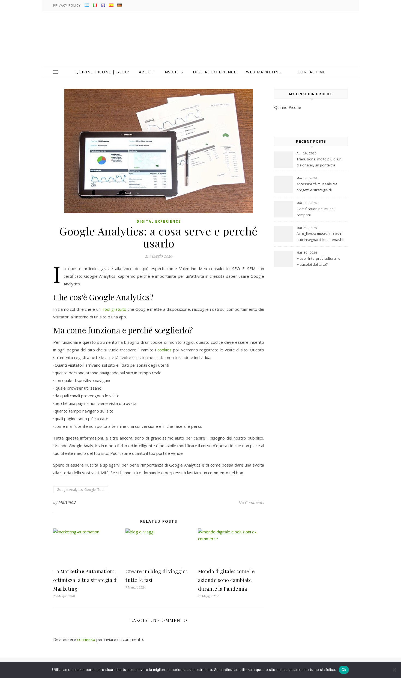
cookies (164, 350)
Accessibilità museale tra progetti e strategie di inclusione (317, 187)
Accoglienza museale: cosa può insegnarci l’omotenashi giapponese (320, 237)
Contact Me (311, 71)
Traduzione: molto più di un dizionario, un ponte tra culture (319, 163)
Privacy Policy (67, 5)
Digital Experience (214, 71)
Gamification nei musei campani (315, 211)
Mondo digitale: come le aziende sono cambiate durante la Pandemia (226, 580)
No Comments (251, 502)
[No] (394, 670)
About (146, 71)
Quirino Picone (287, 107)
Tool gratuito (114, 309)
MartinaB (67, 502)
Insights (173, 71)
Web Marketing (264, 71)
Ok (344, 669)
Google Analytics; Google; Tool (80, 489)
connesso (86, 639)
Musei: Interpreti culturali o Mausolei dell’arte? (318, 261)
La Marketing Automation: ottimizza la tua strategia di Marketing (85, 580)
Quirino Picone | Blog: (102, 71)
